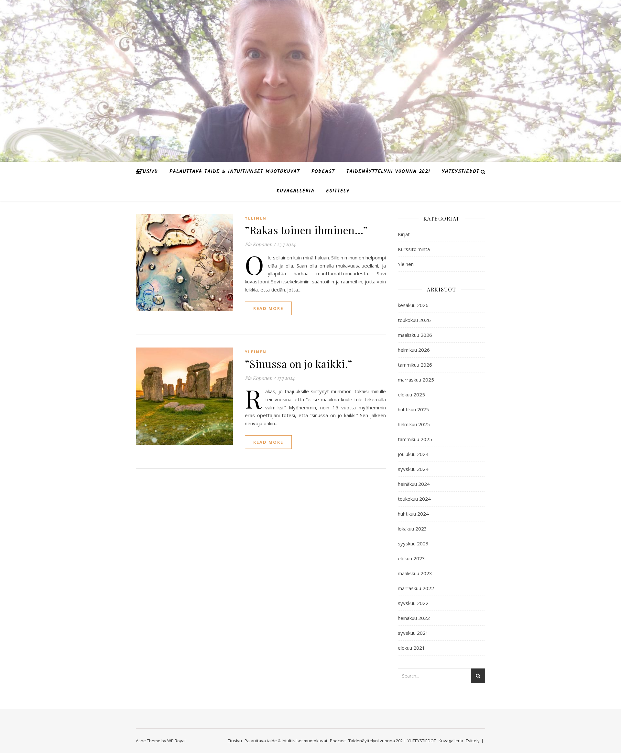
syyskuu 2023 (413, 543)
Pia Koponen (258, 244)
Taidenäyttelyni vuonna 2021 (388, 172)
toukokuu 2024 (414, 499)
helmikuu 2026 (414, 350)
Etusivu (147, 172)
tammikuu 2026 (415, 364)
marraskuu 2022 (416, 588)
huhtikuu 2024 (413, 513)
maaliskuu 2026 (415, 335)
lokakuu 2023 (412, 528)
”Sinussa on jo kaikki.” (299, 364)
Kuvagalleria (295, 191)
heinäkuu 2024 (414, 484)
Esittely (338, 191)
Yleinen (256, 218)
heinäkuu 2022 (414, 618)
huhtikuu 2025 (413, 409)
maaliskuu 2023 (415, 573)
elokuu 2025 (411, 394)
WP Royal (176, 741)
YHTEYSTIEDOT (460, 172)
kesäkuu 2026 (413, 305)
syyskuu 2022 (413, 603)
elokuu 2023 (411, 558)
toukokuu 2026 (414, 320)
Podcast (323, 172)
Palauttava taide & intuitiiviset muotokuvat (234, 172)
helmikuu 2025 (414, 424)
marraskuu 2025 (416, 379)
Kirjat (404, 234)
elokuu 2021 (411, 648)
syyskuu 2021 (413, 633)
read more (268, 308)
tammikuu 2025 (415, 439)
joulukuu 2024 (413, 454)
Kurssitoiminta (414, 249)
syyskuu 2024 (413, 469)
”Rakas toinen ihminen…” (306, 230)
